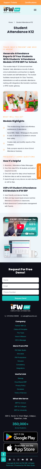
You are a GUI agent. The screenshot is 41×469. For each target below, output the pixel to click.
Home (11, 22)
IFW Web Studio (29, 465)
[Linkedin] (27, 459)
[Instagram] (18, 459)
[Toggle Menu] (35, 10)
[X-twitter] (14, 459)
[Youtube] (23, 459)
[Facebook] (10, 459)
